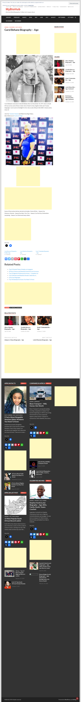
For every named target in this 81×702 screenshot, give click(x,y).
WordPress (67, 699)
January (8, 17)
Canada (31, 401)
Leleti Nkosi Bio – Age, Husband (70, 88)
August (53, 17)
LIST (10, 516)
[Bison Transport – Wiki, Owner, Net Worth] (40, 400)
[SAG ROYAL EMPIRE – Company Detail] (33, 462)
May (36, 17)
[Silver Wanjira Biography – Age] (12, 325)
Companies (37, 401)
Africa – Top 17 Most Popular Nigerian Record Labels (20, 573)
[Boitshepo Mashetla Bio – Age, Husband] (59, 96)
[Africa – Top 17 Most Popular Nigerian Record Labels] (9, 571)
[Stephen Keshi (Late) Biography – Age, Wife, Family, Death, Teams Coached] (40, 499)
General (7, 27)
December (18, 21)
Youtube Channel (14, 113)
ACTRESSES (12, 307)
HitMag (74, 699)
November (9, 21)
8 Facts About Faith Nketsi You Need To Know (17, 475)
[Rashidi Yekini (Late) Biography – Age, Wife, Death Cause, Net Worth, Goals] (34, 563)
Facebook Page (18, 115)
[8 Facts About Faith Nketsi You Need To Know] (8, 474)
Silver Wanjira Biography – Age (10, 328)
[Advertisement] (28, 44)
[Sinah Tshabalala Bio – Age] (44, 325)
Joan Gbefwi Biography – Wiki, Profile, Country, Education (43, 472)
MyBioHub (13, 9)
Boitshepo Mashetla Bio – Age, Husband (69, 97)
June (41, 17)
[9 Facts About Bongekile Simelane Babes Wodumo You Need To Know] (15, 413)
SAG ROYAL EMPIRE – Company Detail (44, 462)
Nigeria (44, 500)
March (24, 17)
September (61, 17)
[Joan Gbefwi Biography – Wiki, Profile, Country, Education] (32, 471)
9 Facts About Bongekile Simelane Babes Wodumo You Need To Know (14, 419)
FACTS (6, 415)
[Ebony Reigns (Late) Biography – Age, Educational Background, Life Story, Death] (34, 574)
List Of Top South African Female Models (18, 582)
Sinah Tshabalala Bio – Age (70, 79)
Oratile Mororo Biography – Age (26, 328)
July (47, 17)
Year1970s (19, 307)
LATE (41, 500)
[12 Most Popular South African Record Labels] (15, 515)
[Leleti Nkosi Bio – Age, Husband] (59, 87)
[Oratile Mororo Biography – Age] (28, 325)
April (30, 17)
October (70, 17)
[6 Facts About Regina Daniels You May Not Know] (7, 483)
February (17, 17)
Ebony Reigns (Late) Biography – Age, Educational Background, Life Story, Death (45, 578)
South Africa (18, 27)
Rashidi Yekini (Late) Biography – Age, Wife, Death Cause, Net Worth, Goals (45, 565)
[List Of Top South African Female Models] (8, 582)
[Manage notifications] (77, 698)
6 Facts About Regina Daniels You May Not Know (18, 484)
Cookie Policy (31, 5)
